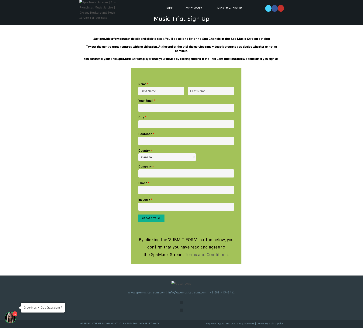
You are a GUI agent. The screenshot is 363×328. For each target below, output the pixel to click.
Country (145, 150)
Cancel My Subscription (270, 323)
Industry (145, 199)
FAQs (221, 323)
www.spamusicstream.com (146, 292)
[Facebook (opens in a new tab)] (274, 8)
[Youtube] (181, 310)
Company (146, 166)
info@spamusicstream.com (188, 292)
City (142, 117)
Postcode (146, 134)
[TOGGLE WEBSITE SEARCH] (258, 8)
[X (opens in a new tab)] (268, 8)
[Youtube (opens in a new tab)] (281, 8)
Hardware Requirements (240, 323)
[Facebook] (181, 302)
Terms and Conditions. (207, 254)
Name (143, 84)
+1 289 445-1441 (222, 292)
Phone (143, 183)
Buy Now (211, 323)
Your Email (146, 101)
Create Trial (151, 218)
